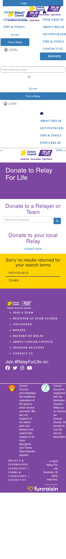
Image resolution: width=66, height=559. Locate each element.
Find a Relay (15, 42)
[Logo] (45, 10)
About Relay (14, 12)
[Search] (29, 77)
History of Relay (28, 336)
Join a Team (23, 312)
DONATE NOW (33, 249)
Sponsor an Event (29, 347)
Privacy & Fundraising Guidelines (18, 464)
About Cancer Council (33, 342)
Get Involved (15, 19)
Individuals (18, 272)
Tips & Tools (14, 27)
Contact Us (23, 353)
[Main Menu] (1, 150)
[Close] (64, 150)
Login (12, 49)
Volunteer (22, 324)
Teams (13, 280)
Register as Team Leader (35, 318)
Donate (15, 34)
